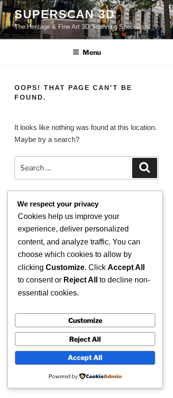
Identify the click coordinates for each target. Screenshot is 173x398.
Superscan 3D (64, 14)
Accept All (85, 357)
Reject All (85, 339)
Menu (92, 52)
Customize (85, 320)
